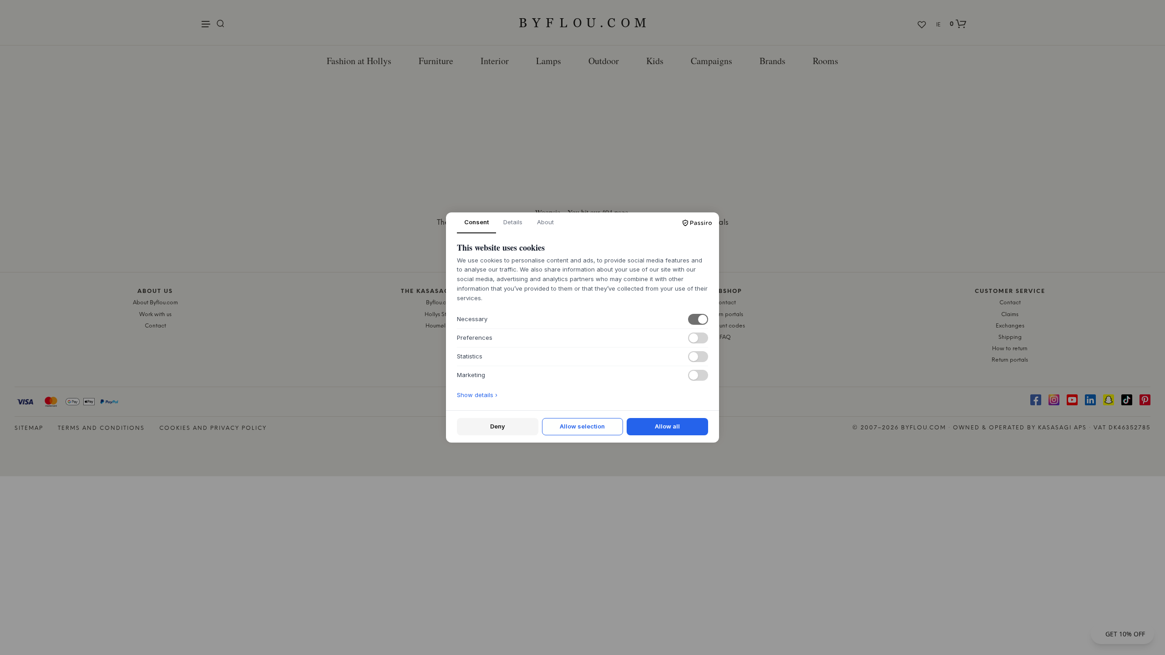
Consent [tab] (476, 222)
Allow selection (582, 426)
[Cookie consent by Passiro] (697, 223)
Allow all (667, 426)
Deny (497, 426)
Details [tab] (512, 222)
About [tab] (545, 222)
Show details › (477, 394)
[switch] (698, 319)
